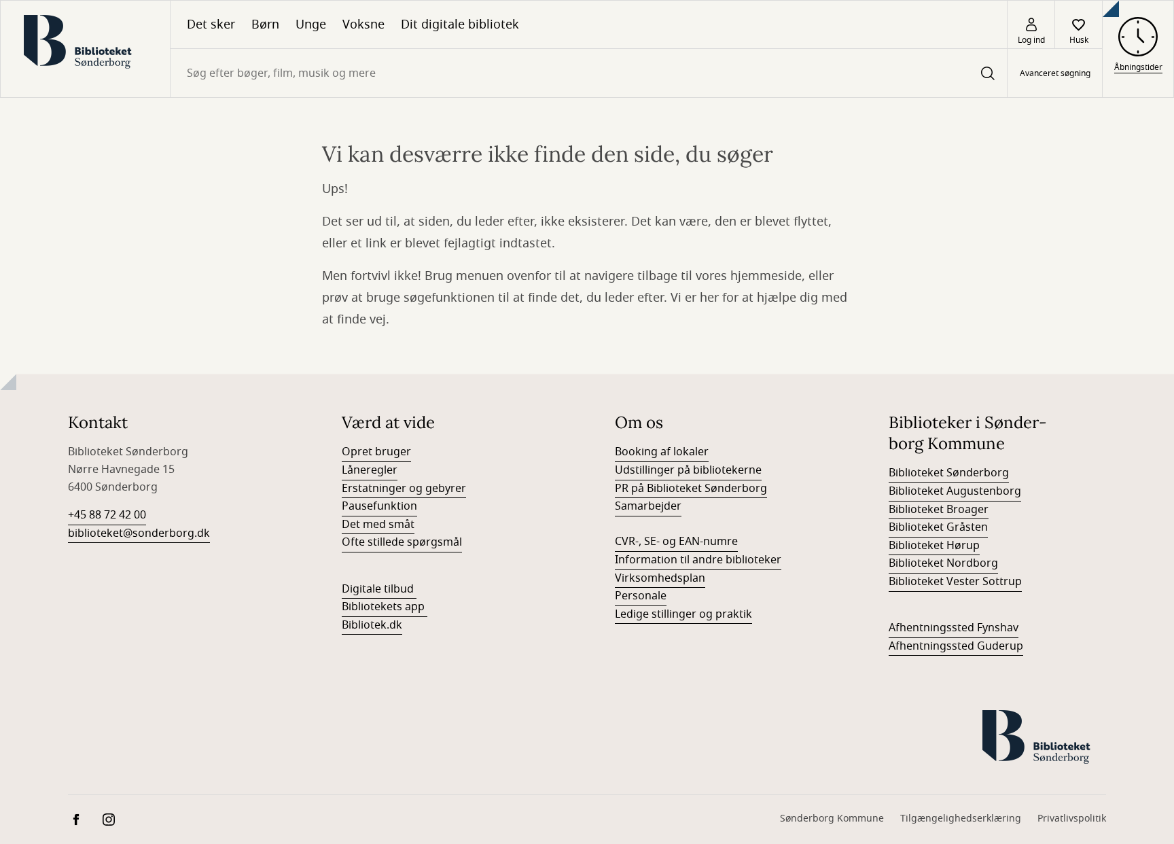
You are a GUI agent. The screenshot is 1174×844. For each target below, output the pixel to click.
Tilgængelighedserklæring (960, 818)
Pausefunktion (379, 506)
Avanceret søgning (1055, 73)
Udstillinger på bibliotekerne (688, 470)
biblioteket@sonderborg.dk (139, 533)
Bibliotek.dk (372, 625)
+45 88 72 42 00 (107, 515)
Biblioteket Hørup (934, 546)
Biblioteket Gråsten (938, 527)
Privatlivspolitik (1071, 818)
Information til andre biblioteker (698, 560)
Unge (311, 24)
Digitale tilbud (378, 589)
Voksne (363, 24)
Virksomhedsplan (660, 578)
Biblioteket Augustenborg (955, 491)
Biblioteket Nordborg (943, 563)
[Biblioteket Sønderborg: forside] (85, 49)
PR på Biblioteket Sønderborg (691, 488)
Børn (265, 24)
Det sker (211, 24)
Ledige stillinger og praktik (683, 614)
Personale (640, 596)
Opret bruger (376, 452)
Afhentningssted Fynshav (953, 628)
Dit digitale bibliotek (460, 24)
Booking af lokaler (662, 452)
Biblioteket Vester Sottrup (955, 582)
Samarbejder (648, 506)
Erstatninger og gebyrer (404, 488)
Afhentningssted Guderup (956, 646)
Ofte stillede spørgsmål (402, 542)
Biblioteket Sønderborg (949, 473)
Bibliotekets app (383, 607)
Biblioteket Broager (939, 510)
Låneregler (369, 470)
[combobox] (589, 73)
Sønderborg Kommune (832, 818)
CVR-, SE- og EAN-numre (676, 541)
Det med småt (378, 524)
